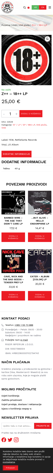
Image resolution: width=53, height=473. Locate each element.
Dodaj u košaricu (31, 114)
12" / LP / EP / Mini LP (24, 125)
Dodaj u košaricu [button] (13, 237)
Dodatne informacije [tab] (16, 154)
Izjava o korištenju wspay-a (16, 408)
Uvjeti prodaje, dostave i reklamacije (21, 404)
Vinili (14, 25)
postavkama (9, 462)
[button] (47, 39)
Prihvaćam (10, 468)
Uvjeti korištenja (10, 395)
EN (42, 7)
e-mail (16, 339)
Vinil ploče (24, 25)
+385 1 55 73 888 (19, 325)
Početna (5, 25)
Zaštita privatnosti (11, 400)
